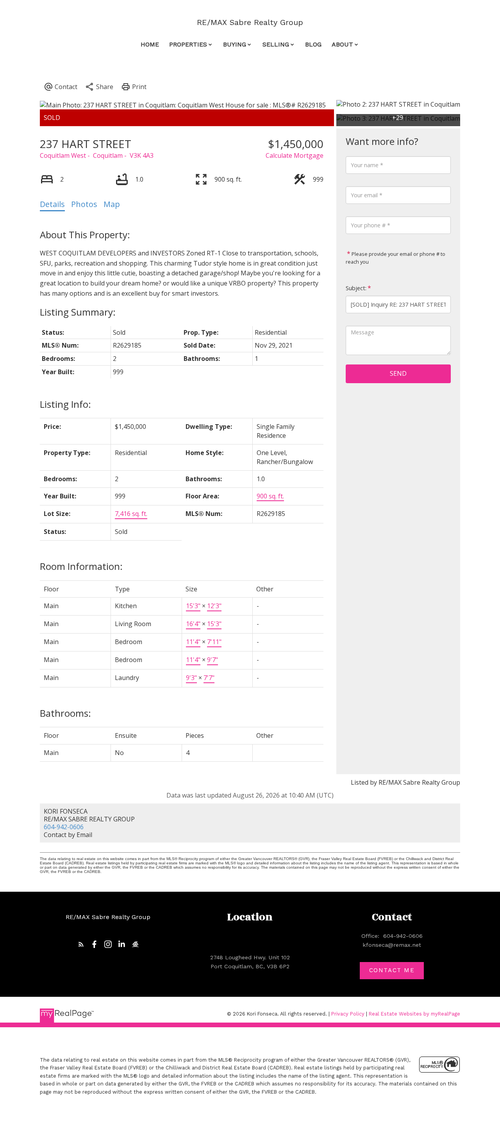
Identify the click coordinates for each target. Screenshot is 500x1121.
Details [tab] (52, 204)
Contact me (392, 970)
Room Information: (81, 566)
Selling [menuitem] (275, 44)
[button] (81, 944)
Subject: (356, 288)
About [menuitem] (342, 44)
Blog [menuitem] (313, 44)
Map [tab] (112, 204)
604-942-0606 (64, 827)
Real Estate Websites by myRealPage (414, 1014)
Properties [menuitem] (188, 44)
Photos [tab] (84, 204)
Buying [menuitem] (234, 44)
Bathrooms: (65, 713)
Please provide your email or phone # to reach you (395, 257)
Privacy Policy (347, 1014)
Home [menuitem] (150, 44)
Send (398, 373)
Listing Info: (65, 404)
